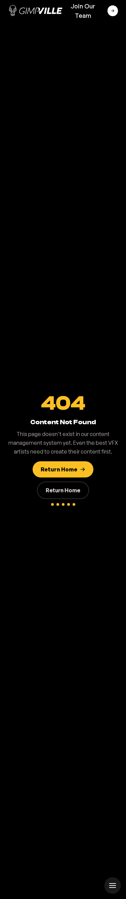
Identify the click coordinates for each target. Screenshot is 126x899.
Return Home (63, 490)
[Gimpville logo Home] (35, 11)
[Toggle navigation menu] (112, 885)
